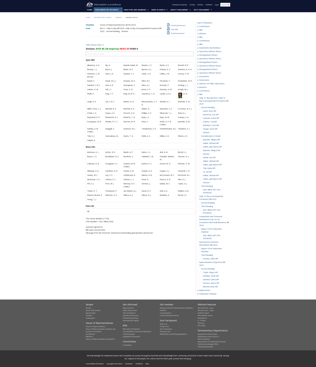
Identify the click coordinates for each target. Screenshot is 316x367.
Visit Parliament (202, 10)
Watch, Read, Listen (130, 310)
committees (204, 26)
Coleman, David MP (211, 118)
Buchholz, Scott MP (211, 125)
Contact (192, 5)
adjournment (204, 290)
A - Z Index (202, 320)
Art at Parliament (166, 329)
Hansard (118, 17)
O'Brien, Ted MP (210, 121)
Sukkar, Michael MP (211, 143)
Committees (127, 345)
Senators (89, 315)
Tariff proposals (129, 334)
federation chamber (208, 293)
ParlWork (209, 5)
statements (204, 80)
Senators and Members (135, 10)
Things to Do (164, 326)
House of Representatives (95, 326)
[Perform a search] (228, 5)
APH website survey (205, 315)
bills (201, 30)
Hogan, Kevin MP (210, 129)
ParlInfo (200, 5)
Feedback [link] (139, 364)
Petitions (163, 310)
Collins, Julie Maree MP (212, 146)
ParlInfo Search (203, 313)
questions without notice (210, 51)
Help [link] (147, 364)
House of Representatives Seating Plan (100, 339)
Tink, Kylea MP (209, 168)
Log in (217, 5)
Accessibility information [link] (95, 364)
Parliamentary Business (106, 10)
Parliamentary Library (130, 318)
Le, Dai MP (207, 171)
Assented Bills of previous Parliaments (137, 331)
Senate (88, 308)
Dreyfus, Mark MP (210, 258)
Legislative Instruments (131, 336)
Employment (202, 318)
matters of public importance (212, 83)
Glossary (201, 323)
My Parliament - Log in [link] (206, 308)
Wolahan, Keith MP (211, 276)
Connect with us (166, 313)
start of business (204, 22)
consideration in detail (210, 136)
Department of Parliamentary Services (212, 341)
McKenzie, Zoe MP (211, 114)
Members (89, 336)
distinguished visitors (208, 55)
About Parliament (179, 10)
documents (204, 76)
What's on (163, 324)
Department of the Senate (207, 334)
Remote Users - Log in (206, 310)
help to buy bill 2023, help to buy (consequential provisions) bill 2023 (213, 101)
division (206, 132)
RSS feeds (202, 325)
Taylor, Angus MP (210, 272)
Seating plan (90, 318)
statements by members (210, 48)
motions (202, 33)
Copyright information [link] (114, 364)
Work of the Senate (93, 310)
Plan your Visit (165, 331)
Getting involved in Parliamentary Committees (176, 308)
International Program (131, 320)
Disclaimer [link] (129, 364)
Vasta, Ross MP (209, 111)
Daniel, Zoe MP (209, 157)
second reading (208, 107)
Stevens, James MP (211, 283)
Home (89, 10)
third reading (207, 186)
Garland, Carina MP (211, 279)
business (203, 87)
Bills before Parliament (131, 329)
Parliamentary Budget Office (208, 344)
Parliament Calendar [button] (179, 5)
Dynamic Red (90, 313)
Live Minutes (90, 334)
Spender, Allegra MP (211, 139)
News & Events (158, 10)
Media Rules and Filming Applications (173, 334)
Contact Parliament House (169, 315)
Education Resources (130, 315)
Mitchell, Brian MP (210, 286)
